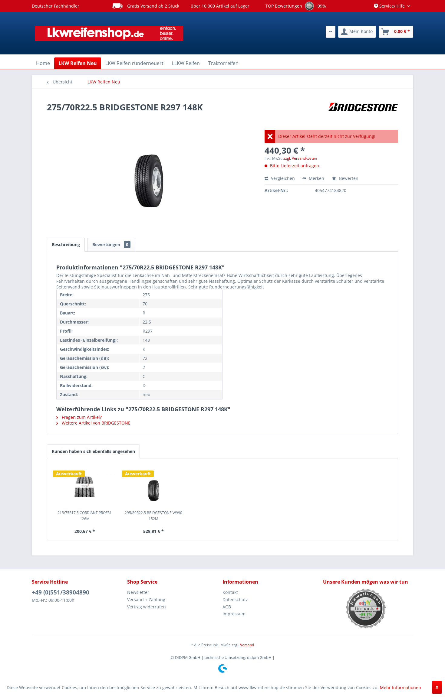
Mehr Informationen (400, 687)
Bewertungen (110, 244)
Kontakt (230, 592)
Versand (247, 644)
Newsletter (138, 592)
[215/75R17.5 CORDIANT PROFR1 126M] (84, 485)
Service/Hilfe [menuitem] (392, 6)
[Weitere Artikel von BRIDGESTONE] (363, 113)
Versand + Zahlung (146, 599)
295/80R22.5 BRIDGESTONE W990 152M (153, 515)
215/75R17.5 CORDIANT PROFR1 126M (85, 515)
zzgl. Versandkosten (300, 158)
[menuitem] (330, 32)
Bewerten (348, 178)
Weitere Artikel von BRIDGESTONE (95, 423)
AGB (226, 607)
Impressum (234, 614)
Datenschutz (235, 599)
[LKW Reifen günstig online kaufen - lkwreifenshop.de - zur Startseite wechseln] (109, 33)
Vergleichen (282, 178)
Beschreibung (66, 244)
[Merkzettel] (330, 32)
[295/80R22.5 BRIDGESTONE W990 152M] (153, 485)
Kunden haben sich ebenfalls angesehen (93, 451)
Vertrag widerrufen (146, 607)
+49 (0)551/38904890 (60, 592)
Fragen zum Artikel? (81, 417)
